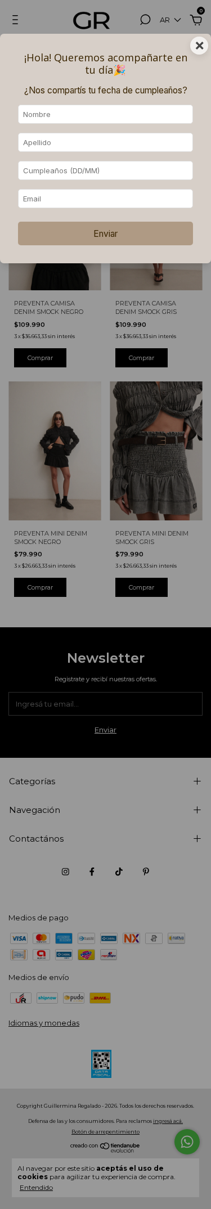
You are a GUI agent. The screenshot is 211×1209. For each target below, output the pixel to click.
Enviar (105, 233)
